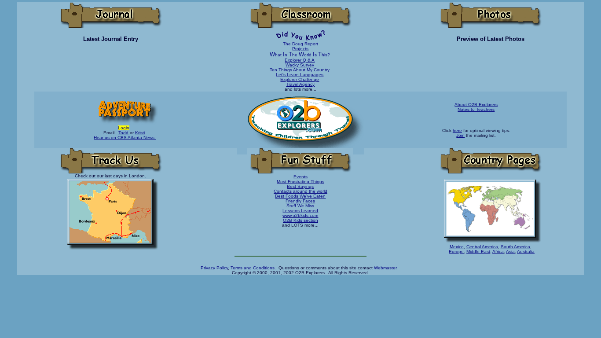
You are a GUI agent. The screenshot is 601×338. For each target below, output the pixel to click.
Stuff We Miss (300, 205)
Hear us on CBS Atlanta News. (125, 137)
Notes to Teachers (476, 109)
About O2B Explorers (476, 104)
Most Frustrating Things (300, 181)
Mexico (457, 246)
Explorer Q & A (300, 60)
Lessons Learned (300, 210)
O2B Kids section (300, 220)
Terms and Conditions (253, 267)
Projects (300, 48)
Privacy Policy (214, 267)
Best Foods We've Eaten (300, 196)
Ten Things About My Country (300, 69)
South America (515, 246)
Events (300, 176)
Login (123, 127)
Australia (526, 251)
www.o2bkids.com (300, 215)
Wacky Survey (300, 64)
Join (460, 135)
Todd (123, 132)
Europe (456, 251)
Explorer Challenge (299, 79)
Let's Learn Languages (299, 74)
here (457, 130)
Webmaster (385, 267)
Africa (498, 251)
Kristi (140, 132)
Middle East (478, 251)
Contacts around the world (300, 191)
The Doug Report (300, 43)
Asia (510, 251)
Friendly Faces (300, 200)
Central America (482, 246)
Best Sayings (300, 186)
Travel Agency (300, 84)
